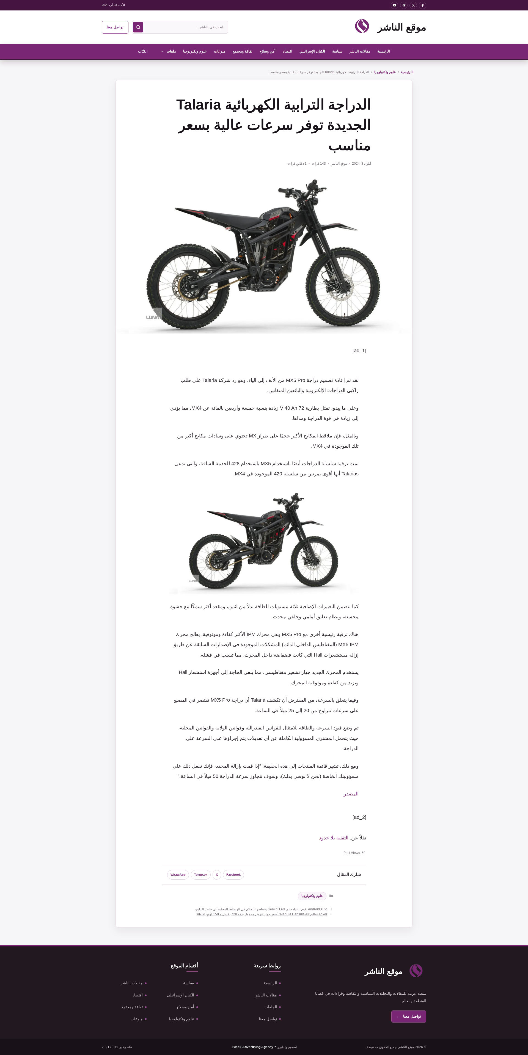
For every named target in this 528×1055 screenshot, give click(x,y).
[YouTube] (394, 5)
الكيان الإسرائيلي (312, 51)
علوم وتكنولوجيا (195, 51)
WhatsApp (178, 874)
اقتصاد (287, 51)
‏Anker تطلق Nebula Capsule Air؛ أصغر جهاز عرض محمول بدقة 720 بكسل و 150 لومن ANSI (262, 914)
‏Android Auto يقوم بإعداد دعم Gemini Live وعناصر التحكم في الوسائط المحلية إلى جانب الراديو (261, 909)
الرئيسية (383, 51)
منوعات (220, 51)
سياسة (337, 51)
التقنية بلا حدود (333, 838)
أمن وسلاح (268, 51)
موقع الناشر (402, 27)
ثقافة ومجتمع (242, 51)
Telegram (200, 874)
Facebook (233, 874)
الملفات (271, 1007)
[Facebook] (422, 5)
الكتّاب (143, 51)
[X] (413, 5)
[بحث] (138, 27)
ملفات (171, 51)
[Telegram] (404, 5)
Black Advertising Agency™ (254, 1047)
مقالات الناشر (360, 51)
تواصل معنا (115, 27)
